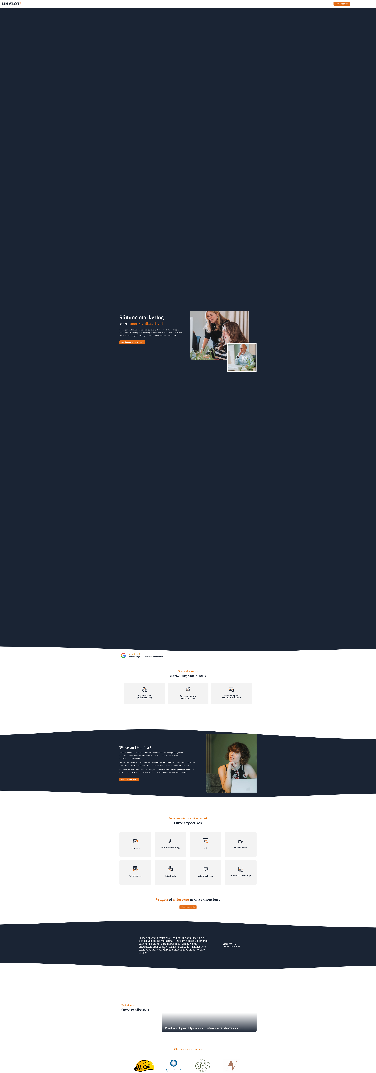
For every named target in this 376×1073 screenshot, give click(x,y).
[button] (163, 1006)
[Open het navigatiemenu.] (372, 4)
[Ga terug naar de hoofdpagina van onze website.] (11, 3)
